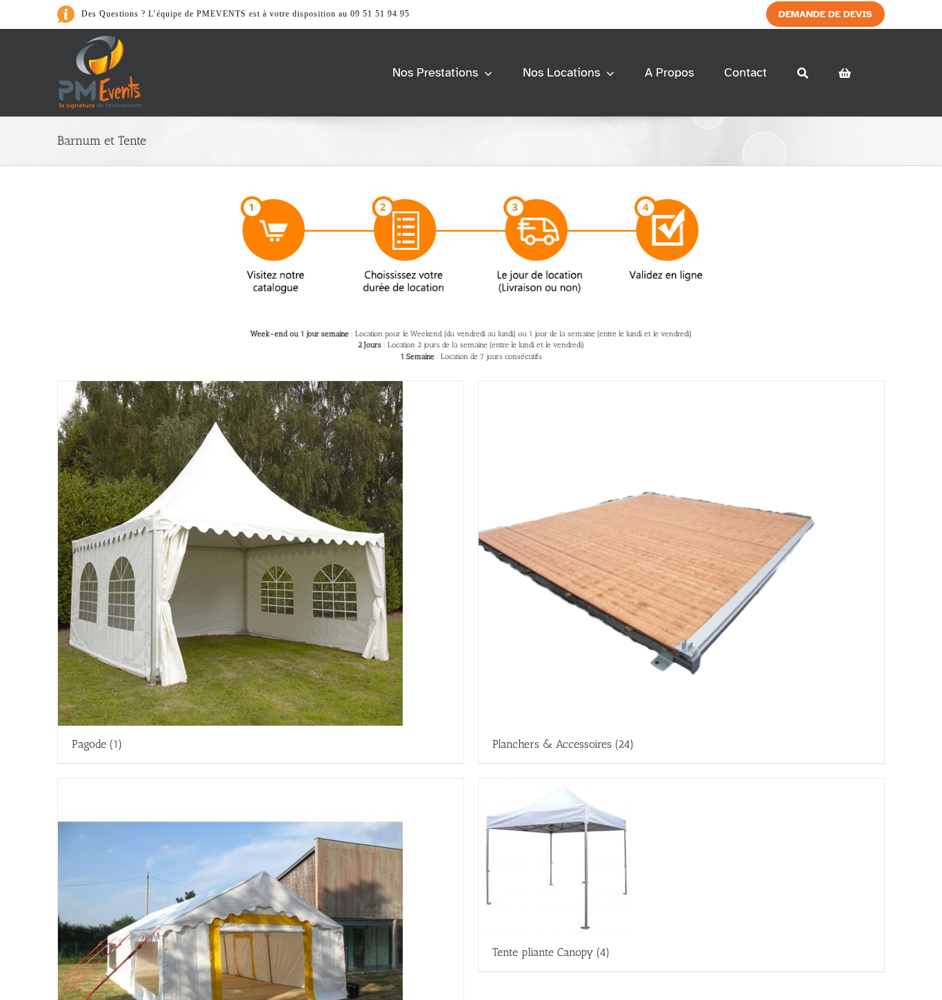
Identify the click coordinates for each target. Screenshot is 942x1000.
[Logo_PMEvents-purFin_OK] (102, 41)
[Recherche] (802, 73)
